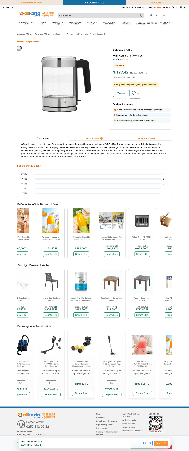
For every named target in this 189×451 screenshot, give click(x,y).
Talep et (121, 93)
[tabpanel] (94, 151)
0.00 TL (145, 7)
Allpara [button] (141, 7)
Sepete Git (161, 443)
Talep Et (147, 443)
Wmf (115, 59)
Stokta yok (124, 60)
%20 (25, 307)
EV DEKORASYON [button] (140, 23)
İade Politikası (101, 428)
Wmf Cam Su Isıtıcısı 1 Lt (96, 34)
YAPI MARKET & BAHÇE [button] (57, 23)
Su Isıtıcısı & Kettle (75, 34)
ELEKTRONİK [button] (152, 23)
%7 (20, 383)
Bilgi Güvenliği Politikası (105, 424)
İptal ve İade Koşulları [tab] (146, 138)
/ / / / (62, 34)
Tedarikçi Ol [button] (7, 7)
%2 (116, 307)
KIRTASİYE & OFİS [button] (165, 23)
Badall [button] (166, 7)
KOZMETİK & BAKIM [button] (92, 23)
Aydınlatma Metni (129, 420)
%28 (147, 246)
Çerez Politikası (128, 427)
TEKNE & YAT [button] (43, 23)
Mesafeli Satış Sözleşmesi (132, 430)
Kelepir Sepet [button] (128, 7)
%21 (116, 246)
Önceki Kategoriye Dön (28, 41)
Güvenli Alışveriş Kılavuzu (106, 421)
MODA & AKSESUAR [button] (126, 23)
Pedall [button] (155, 7)
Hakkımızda (100, 417)
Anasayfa (21, 34)
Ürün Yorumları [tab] (94, 138)
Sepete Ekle (20, 254)
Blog (98, 414)
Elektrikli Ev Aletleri (35, 34)
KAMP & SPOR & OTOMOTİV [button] (109, 23)
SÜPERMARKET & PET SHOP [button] (27, 23)
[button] (151, 15)
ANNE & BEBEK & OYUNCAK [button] (75, 23)
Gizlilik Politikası (128, 423)
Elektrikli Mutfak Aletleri (55, 34)
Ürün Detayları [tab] (43, 138)
